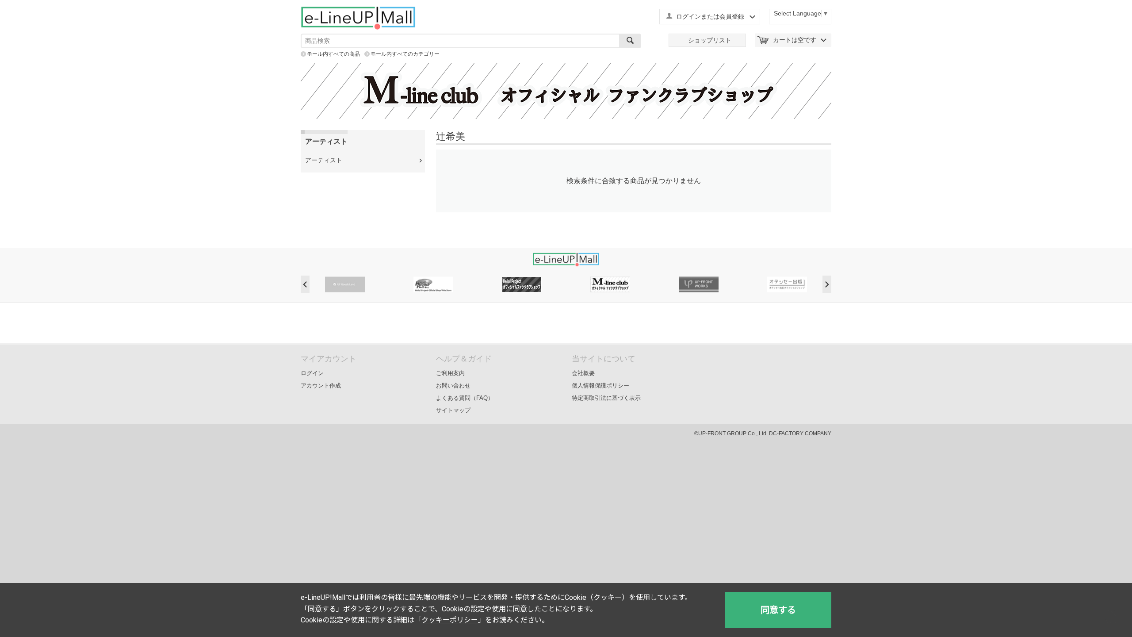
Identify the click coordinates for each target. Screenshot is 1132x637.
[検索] (630, 41)
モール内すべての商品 (333, 54)
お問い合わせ (453, 385)
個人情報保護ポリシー (600, 385)
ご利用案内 (450, 373)
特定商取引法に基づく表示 (606, 398)
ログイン (312, 373)
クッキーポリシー (449, 620)
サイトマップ (453, 410)
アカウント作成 (321, 385)
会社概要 (583, 373)
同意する (778, 610)
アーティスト (323, 160)
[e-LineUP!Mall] (358, 17)
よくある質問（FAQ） (464, 398)
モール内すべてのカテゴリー (405, 54)
